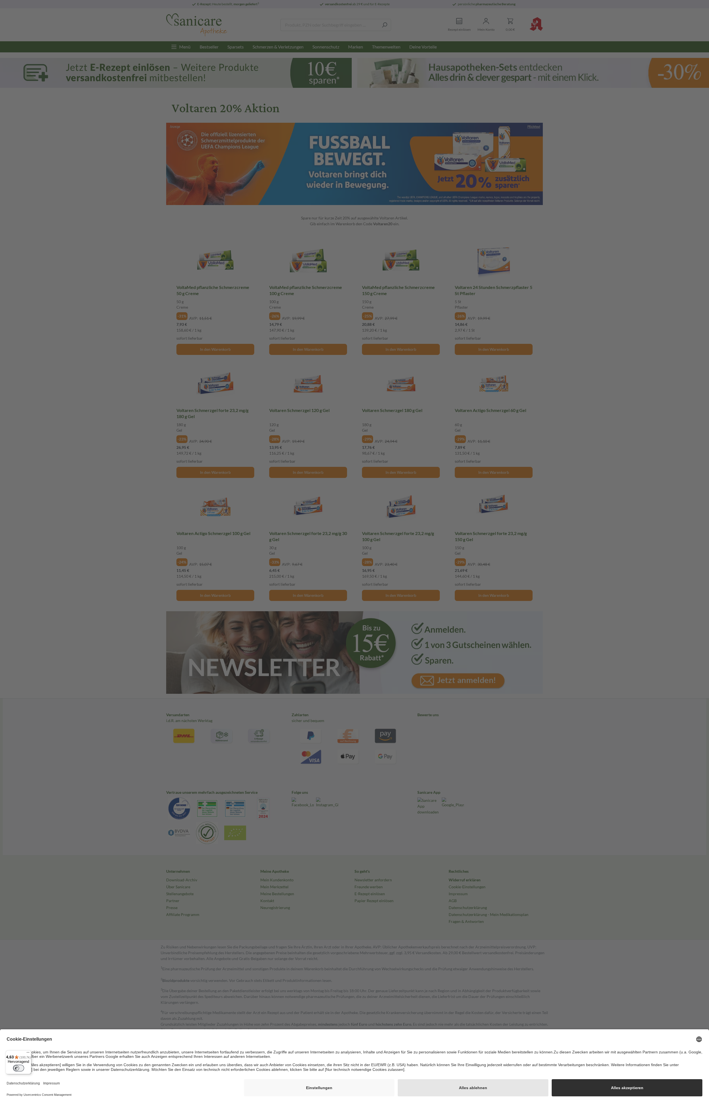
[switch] (18, 1068)
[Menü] (28, 1053)
